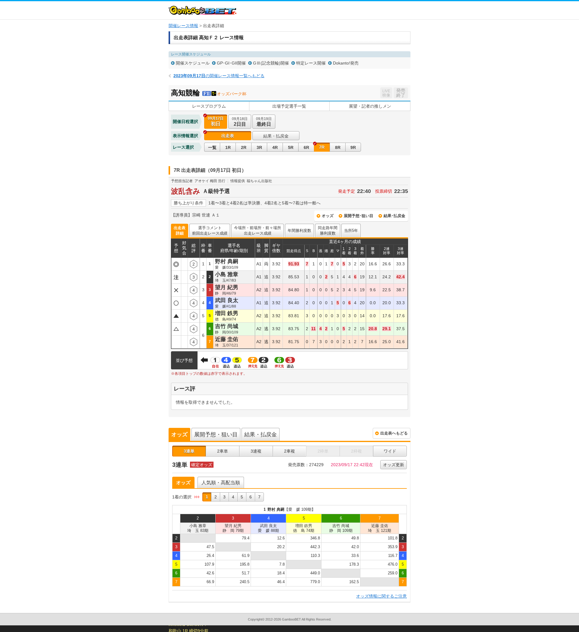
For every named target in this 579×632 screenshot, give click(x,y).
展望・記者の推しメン (370, 106)
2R (243, 147)
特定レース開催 (311, 63)
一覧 (212, 147)
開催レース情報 (183, 25)
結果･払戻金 (394, 215)
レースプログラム (209, 106)
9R (353, 147)
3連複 (256, 451)
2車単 (222, 451)
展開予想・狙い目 (216, 434)
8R (337, 147)
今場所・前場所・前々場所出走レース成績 (257, 230)
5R (290, 147)
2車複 (289, 451)
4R (275, 147)
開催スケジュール (193, 63)
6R (306, 147)
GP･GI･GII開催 (231, 63)
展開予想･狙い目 (358, 215)
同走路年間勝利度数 (327, 230)
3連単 (189, 451)
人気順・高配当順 (220, 482)
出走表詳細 (179, 230)
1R (228, 147)
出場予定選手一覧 (289, 106)
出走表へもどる (394, 433)
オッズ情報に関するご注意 (381, 596)
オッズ (328, 215)
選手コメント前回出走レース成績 (209, 230)
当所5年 (351, 230)
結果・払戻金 (276, 136)
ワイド (390, 451)
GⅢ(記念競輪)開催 (271, 63)
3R (259, 147)
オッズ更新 (393, 464)
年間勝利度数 (299, 230)
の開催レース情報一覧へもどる (218, 75)
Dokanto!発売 (346, 63)
